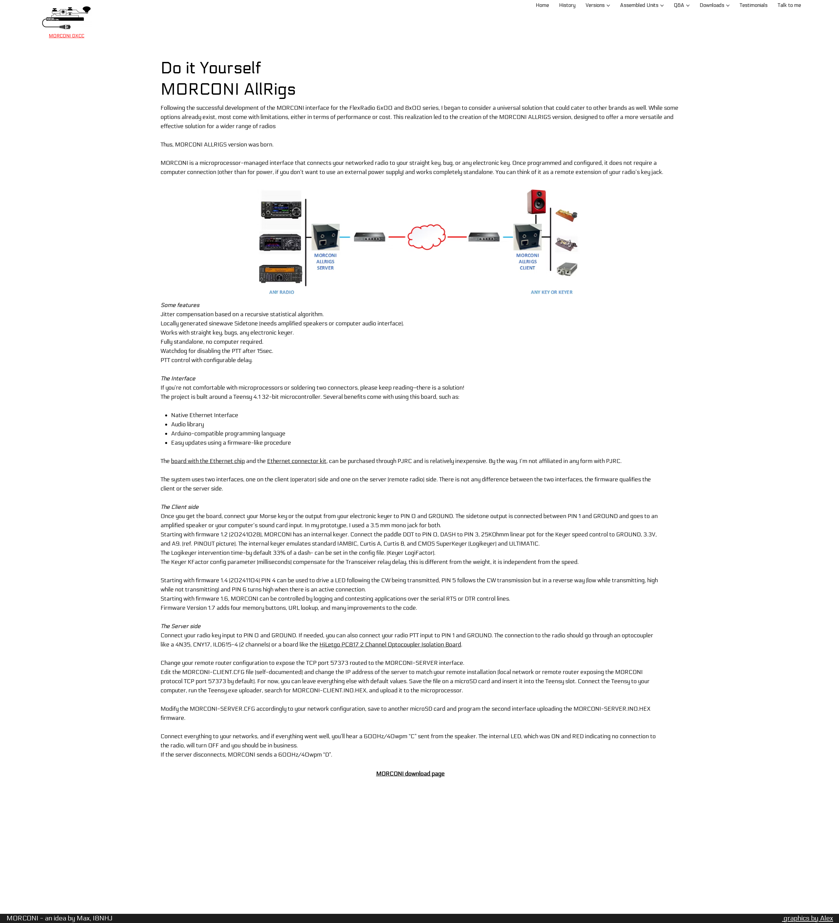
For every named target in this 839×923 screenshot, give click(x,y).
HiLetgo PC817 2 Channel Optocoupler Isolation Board (390, 644)
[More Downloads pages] (728, 5)
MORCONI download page (410, 773)
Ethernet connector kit (296, 461)
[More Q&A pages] (688, 5)
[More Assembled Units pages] (662, 5)
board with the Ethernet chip (208, 461)
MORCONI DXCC (66, 36)
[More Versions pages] (608, 5)
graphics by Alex (807, 918)
